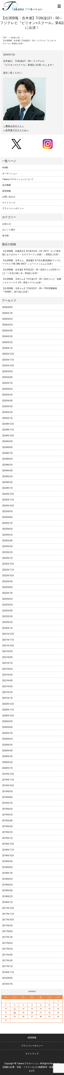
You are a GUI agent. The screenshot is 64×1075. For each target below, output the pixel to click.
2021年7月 (7, 663)
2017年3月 (7, 960)
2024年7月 (7, 453)
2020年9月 (7, 721)
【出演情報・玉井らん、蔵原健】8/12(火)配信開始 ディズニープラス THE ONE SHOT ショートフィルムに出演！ (31, 262)
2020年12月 (8, 704)
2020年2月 (7, 762)
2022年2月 (7, 622)
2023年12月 (8, 494)
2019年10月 (8, 785)
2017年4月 (7, 954)
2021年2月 (7, 692)
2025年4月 (7, 400)
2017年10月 (8, 919)
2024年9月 (7, 441)
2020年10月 (8, 715)
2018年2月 (7, 896)
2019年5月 (7, 814)
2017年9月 (7, 925)
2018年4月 (7, 890)
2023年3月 (7, 546)
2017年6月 (7, 943)
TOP (4, 38)
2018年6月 (7, 879)
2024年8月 (7, 447)
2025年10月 (8, 365)
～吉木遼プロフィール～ (16, 130)
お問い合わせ (8, 196)
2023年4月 (7, 540)
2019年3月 (7, 826)
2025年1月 (7, 418)
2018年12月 (8, 844)
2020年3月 (7, 756)
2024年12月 (8, 424)
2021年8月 (7, 657)
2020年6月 (7, 739)
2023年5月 (7, 535)
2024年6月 (7, 459)
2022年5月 (7, 604)
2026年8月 (7, 307)
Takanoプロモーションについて (18, 179)
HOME (5, 167)
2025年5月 (7, 394)
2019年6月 (7, 809)
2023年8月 (7, 517)
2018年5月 (7, 884)
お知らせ (15, 38)
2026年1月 (7, 348)
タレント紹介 (8, 229)
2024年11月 (8, 429)
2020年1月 (7, 768)
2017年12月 (8, 908)
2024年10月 (8, 435)
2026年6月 (7, 319)
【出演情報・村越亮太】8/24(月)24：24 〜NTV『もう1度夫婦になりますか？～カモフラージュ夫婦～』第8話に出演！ (31, 253)
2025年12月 (8, 354)
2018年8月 (7, 867)
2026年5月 (7, 324)
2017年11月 (8, 914)
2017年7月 (7, 937)
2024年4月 (7, 470)
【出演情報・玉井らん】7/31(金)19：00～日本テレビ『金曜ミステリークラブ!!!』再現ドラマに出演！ (31, 281)
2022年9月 (7, 581)
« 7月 (5, 991)
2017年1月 (7, 966)
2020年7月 (7, 733)
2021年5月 (7, 674)
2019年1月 (7, 838)
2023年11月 (8, 499)
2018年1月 (7, 902)
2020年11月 (8, 709)
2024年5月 (7, 464)
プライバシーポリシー (13, 208)
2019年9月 (7, 791)
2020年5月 (7, 744)
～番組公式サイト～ (13, 126)
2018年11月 (8, 849)
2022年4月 (7, 610)
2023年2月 (7, 552)
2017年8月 (7, 931)
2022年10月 (8, 575)
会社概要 (6, 185)
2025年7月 (7, 383)
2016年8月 (7, 978)
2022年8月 (7, 587)
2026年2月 (7, 342)
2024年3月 (7, 476)
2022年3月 (7, 616)
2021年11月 (8, 640)
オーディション (9, 173)
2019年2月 (7, 832)
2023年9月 (7, 511)
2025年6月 (7, 389)
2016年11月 (8, 972)
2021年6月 (7, 669)
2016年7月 (7, 984)
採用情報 (6, 191)
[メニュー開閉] (59, 6)
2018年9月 (7, 861)
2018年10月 (8, 855)
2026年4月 (7, 330)
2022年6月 (7, 599)
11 (15, 1009)
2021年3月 (7, 686)
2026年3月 (7, 336)
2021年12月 (8, 634)
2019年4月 (7, 820)
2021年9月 (7, 651)
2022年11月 (8, 569)
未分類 (5, 235)
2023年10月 (8, 505)
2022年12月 (8, 564)
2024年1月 (7, 488)
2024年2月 (7, 482)
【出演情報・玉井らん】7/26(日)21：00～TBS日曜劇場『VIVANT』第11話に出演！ (29, 290)
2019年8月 (7, 797)
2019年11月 (8, 779)
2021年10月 (8, 645)
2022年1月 (7, 628)
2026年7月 (7, 313)
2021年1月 (7, 698)
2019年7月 (7, 803)
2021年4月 (7, 680)
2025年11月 (8, 359)
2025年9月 (7, 371)
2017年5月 (7, 949)
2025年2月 (7, 412)
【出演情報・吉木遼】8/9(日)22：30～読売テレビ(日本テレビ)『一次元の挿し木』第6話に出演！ (31, 271)
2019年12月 (8, 774)
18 (15, 1013)
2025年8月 (7, 377)
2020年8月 (7, 727)
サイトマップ (8, 202)
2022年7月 (7, 593)
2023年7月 (7, 523)
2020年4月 (7, 750)
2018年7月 (7, 873)
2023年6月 (7, 529)
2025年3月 (7, 406)
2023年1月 (7, 558)
